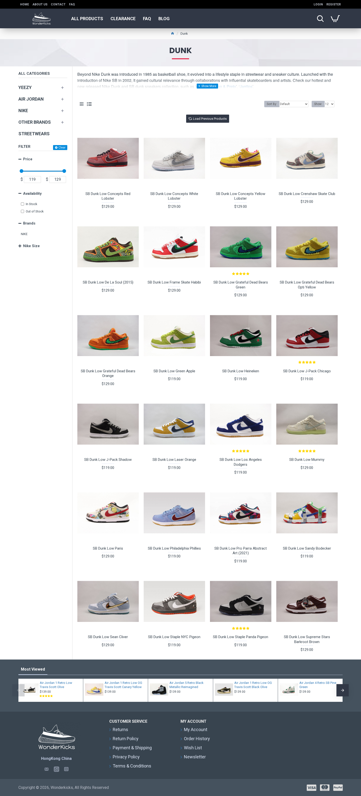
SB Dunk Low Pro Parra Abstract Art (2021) (240, 551)
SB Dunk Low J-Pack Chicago (307, 371)
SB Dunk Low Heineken (240, 371)
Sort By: (272, 104)
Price (27, 159)
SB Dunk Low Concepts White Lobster (174, 196)
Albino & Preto (223, 86)
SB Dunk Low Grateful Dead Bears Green (240, 284)
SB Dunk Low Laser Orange (174, 459)
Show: (318, 104)
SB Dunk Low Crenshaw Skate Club (307, 194)
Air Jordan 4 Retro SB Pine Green (317, 685)
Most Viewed (33, 669)
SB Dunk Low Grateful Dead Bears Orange (108, 373)
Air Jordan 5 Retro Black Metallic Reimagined (186, 685)
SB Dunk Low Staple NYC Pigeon (174, 637)
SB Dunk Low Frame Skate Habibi (174, 282)
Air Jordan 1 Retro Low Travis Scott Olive (56, 685)
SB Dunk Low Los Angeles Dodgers (241, 462)
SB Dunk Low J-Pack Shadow (108, 459)
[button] (18, 690)
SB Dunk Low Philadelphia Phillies (174, 548)
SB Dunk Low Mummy (306, 459)
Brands (29, 223)
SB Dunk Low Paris (108, 548)
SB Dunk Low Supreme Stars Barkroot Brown (307, 639)
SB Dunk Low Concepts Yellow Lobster (240, 196)
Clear (62, 147)
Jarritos (246, 86)
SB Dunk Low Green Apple (174, 371)
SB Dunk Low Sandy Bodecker (307, 548)
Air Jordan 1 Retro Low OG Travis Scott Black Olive (253, 685)
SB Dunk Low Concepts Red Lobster (107, 196)
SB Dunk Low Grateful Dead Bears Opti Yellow (307, 284)
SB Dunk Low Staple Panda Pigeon (240, 637)
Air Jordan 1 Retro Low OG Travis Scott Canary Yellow (123, 685)
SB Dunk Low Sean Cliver (108, 637)
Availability (32, 193)
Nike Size (31, 246)
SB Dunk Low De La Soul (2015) (108, 282)
